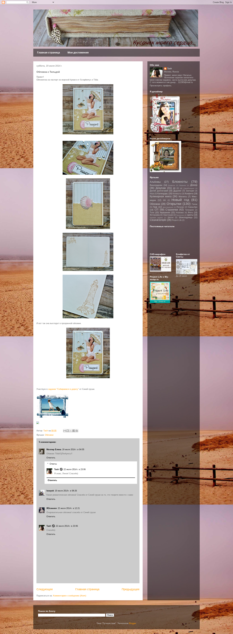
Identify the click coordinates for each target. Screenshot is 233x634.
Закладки (190, 191)
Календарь (162, 193)
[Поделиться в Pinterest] (76, 430)
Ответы (53, 464)
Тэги (152, 212)
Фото (190, 212)
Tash (56, 469)
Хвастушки (168, 215)
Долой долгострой (159, 191)
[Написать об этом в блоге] (67, 430)
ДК (174, 188)
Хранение (180, 215)
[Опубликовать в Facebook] (73, 430)
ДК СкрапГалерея (187, 188)
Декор (193, 185)
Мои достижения (78, 52)
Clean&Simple (158, 220)
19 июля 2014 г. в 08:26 (66, 491)
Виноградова (156, 185)
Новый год (180, 200)
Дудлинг (177, 191)
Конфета (189, 193)
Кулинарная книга (161, 196)
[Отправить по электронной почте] (64, 430)
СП (156, 209)
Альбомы (155, 182)
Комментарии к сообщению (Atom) (69, 595)
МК (164, 200)
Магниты (183, 196)
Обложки (49, 435)
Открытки (174, 203)
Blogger (132, 623)
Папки (194, 204)
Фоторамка (155, 215)
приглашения (168, 207)
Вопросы (171, 185)
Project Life (177, 220)
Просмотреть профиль (161, 85)
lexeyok (50, 491)
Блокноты (180, 181)
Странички (171, 209)
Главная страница (48, 52)
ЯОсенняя (51, 508)
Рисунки (180, 207)
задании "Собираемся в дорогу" (63, 389)
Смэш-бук (192, 207)
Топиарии (189, 210)
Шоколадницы (185, 217)
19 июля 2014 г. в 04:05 (73, 449)
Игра (152, 194)
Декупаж (161, 188)
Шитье (171, 217)
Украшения (165, 212)
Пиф (155, 207)
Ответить (50, 457)
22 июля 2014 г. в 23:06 (75, 469)
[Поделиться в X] (70, 430)
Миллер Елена (53, 449)
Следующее (44, 589)
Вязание (182, 185)
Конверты (177, 194)
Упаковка (180, 212)
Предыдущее (130, 589)
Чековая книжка (156, 217)
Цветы (190, 215)
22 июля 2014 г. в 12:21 (69, 508)
